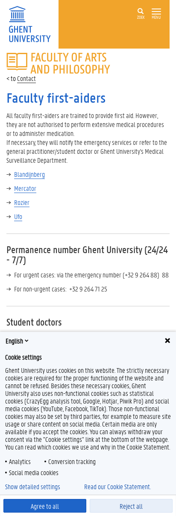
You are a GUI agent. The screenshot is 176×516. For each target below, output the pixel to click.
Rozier (21, 202)
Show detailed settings (32, 486)
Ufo (18, 216)
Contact (26, 78)
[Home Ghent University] (32, 23)
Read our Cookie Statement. (117, 486)
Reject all (131, 506)
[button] (156, 11)
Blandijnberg (29, 174)
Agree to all (45, 506)
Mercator (25, 188)
